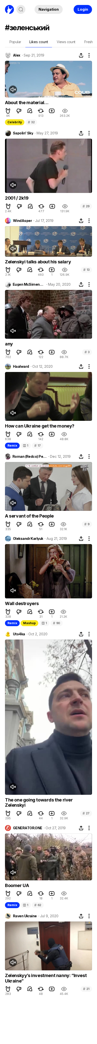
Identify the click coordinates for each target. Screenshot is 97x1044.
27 (86, 813)
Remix (12, 445)
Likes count (38, 42)
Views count (66, 42)
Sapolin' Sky (23, 133)
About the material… (26, 102)
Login (83, 9)
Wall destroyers (22, 603)
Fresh (88, 42)
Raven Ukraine (25, 916)
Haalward (21, 366)
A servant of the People (29, 516)
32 (31, 122)
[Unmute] (13, 89)
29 (86, 206)
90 (56, 623)
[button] (8, 111)
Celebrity (14, 122)
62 (37, 905)
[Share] (81, 55)
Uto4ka (19, 634)
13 (86, 270)
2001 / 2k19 (17, 198)
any (9, 343)
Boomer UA (17, 885)
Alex (16, 55)
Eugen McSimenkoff (29, 284)
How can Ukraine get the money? (39, 426)
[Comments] (30, 111)
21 (86, 989)
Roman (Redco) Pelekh (29, 456)
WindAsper (22, 220)
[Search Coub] (20, 9)
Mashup (29, 623)
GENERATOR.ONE (27, 828)
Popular (15, 42)
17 (37, 445)
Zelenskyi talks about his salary (38, 261)
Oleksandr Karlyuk (28, 538)
